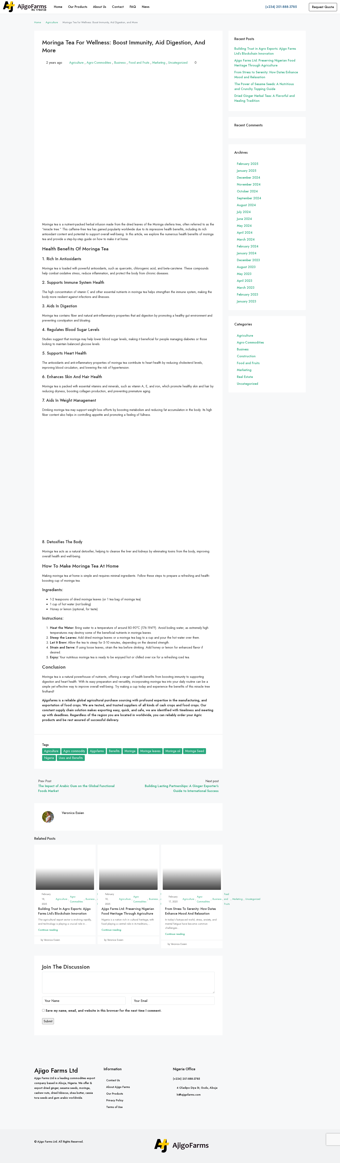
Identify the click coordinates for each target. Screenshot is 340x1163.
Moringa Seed (194, 751)
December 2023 (248, 260)
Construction (246, 356)
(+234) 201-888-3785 (280, 7)
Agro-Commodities (99, 62)
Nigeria (49, 758)
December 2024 (248, 177)
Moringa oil (172, 751)
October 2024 (247, 191)
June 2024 (244, 219)
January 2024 (246, 253)
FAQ (133, 7)
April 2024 (244, 232)
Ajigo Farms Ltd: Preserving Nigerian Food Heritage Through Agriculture (128, 911)
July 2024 (244, 212)
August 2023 (246, 267)
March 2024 (246, 239)
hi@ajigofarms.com (189, 1095)
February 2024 (247, 246)
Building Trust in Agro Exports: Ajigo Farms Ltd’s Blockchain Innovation (64, 911)
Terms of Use (114, 1107)
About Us (99, 7)
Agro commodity (74, 751)
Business (120, 62)
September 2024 (249, 198)
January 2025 (246, 170)
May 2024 (244, 225)
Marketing (158, 62)
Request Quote (323, 7)
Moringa (130, 751)
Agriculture (52, 22)
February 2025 (247, 164)
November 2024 (249, 184)
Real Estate (245, 377)
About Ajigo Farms (118, 1087)
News (145, 7)
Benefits (114, 751)
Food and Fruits (139, 62)
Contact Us (113, 1080)
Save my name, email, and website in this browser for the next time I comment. (103, 1010)
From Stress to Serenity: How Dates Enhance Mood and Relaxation (190, 911)
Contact (118, 7)
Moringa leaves (150, 751)
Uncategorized (178, 62)
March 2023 (245, 287)
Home (58, 7)
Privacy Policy (114, 1100)
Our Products (77, 7)
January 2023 (246, 301)
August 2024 (246, 205)
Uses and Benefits (71, 758)
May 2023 (244, 274)
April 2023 (244, 280)
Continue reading (48, 930)
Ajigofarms (97, 751)
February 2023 (247, 294)
